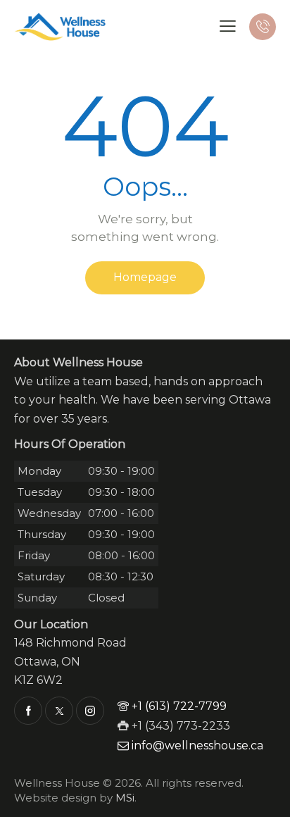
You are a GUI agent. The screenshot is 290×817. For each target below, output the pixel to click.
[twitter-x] (59, 711)
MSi (124, 797)
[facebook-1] (28, 711)
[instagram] (90, 711)
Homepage (145, 277)
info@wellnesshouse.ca (197, 745)
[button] (228, 26)
